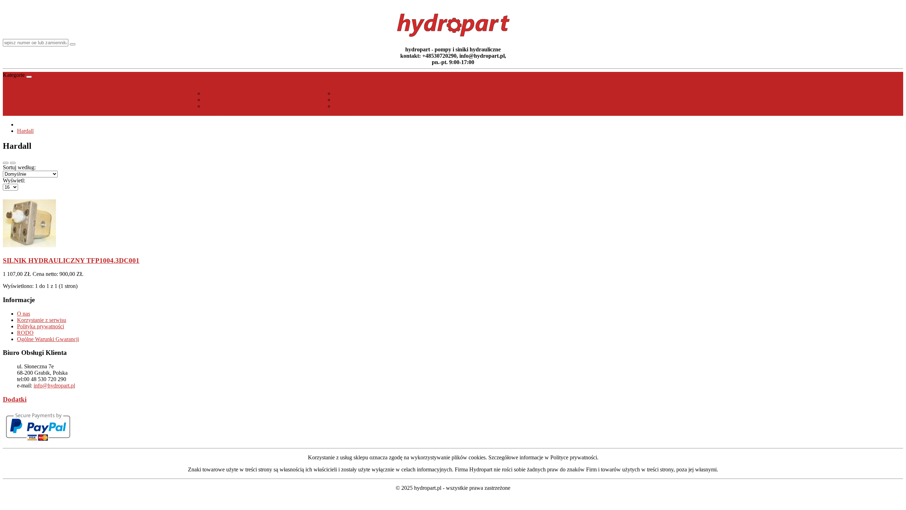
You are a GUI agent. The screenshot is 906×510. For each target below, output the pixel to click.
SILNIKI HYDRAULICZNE (386, 87)
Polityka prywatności (40, 326)
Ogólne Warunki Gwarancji (48, 339)
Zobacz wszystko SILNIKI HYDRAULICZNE (387, 112)
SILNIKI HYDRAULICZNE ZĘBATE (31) (394, 106)
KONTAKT (717, 112)
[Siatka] (13, 163)
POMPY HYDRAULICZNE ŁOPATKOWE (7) (260, 106)
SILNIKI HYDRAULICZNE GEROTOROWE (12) (394, 100)
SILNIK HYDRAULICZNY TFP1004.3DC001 (71, 260)
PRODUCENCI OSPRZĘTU (524, 112)
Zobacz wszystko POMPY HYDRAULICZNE (253, 112)
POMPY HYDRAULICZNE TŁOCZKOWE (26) (260, 93)
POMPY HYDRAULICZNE (253, 87)
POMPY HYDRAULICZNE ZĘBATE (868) (260, 100)
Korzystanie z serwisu (41, 320)
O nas (23, 314)
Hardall (25, 131)
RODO (25, 333)
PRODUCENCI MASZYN (590, 112)
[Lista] (5, 163)
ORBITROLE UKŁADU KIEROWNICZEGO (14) (393, 93)
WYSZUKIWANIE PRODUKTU (663, 112)
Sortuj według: (19, 167)
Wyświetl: (14, 180)
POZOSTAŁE (471, 112)
